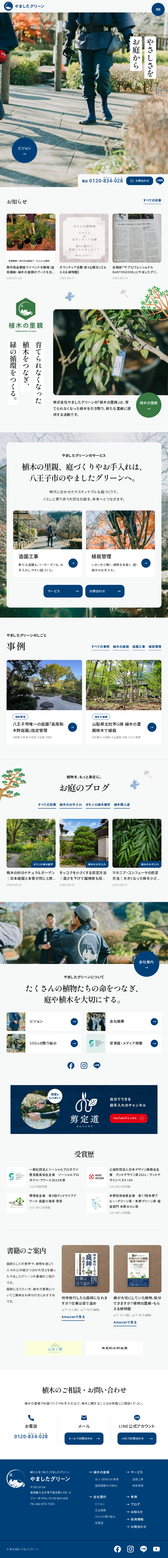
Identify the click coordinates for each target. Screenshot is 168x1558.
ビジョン (100, 1504)
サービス (137, 1472)
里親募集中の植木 (106, 1485)
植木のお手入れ (71, 804)
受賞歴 (99, 1523)
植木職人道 (122, 804)
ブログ (135, 1504)
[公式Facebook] (71, 1065)
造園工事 (138, 646)
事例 (134, 1497)
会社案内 (99, 1497)
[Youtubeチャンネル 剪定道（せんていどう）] (156, 1549)
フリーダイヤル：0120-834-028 (49, 1498)
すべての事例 (100, 646)
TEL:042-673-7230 (42, 1504)
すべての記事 (152, 200)
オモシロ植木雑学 (98, 804)
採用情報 (137, 1519)
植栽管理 (155, 646)
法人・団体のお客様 (107, 1479)
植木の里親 (121, 646)
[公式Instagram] (84, 1065)
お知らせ (137, 1512)
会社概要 (100, 1510)
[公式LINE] (160, 181)
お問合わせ (138, 1527)
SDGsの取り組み (105, 1516)
